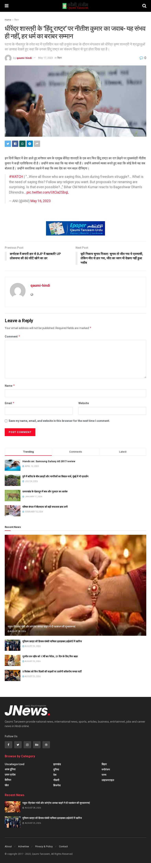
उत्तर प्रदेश (10, 774)
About (8, 846)
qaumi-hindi (24, 57)
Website (83, 403)
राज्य (104, 774)
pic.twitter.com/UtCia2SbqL (48, 192)
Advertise (23, 846)
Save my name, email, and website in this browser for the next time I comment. (59, 420)
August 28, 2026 (17, 631)
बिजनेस (57, 785)
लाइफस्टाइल (108, 780)
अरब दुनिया (10, 769)
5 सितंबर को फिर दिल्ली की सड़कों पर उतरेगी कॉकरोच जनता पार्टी (52, 671)
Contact (63, 846)
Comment (12, 336)
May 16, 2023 (40, 201)
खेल (7, 785)
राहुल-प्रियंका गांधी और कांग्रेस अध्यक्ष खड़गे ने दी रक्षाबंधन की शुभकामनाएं (41, 626)
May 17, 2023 (45, 57)
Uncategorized (14, 764)
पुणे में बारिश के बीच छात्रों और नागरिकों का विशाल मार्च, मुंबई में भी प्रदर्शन (55, 476)
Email (10, 403)
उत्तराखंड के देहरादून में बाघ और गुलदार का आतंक (45, 491)
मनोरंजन (106, 769)
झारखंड (57, 764)
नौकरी (56, 780)
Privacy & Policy (44, 846)
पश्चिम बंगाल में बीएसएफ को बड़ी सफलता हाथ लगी (45, 506)
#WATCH (16, 177)
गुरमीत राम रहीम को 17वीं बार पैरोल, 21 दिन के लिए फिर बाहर (50, 656)
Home (8, 19)
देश (54, 774)
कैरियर (8, 779)
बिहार (16, 19)
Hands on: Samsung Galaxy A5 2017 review (48, 461)
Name (10, 385)
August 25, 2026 (32, 646)
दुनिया (56, 769)
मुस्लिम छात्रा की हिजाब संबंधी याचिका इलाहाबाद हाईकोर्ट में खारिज (52, 641)
